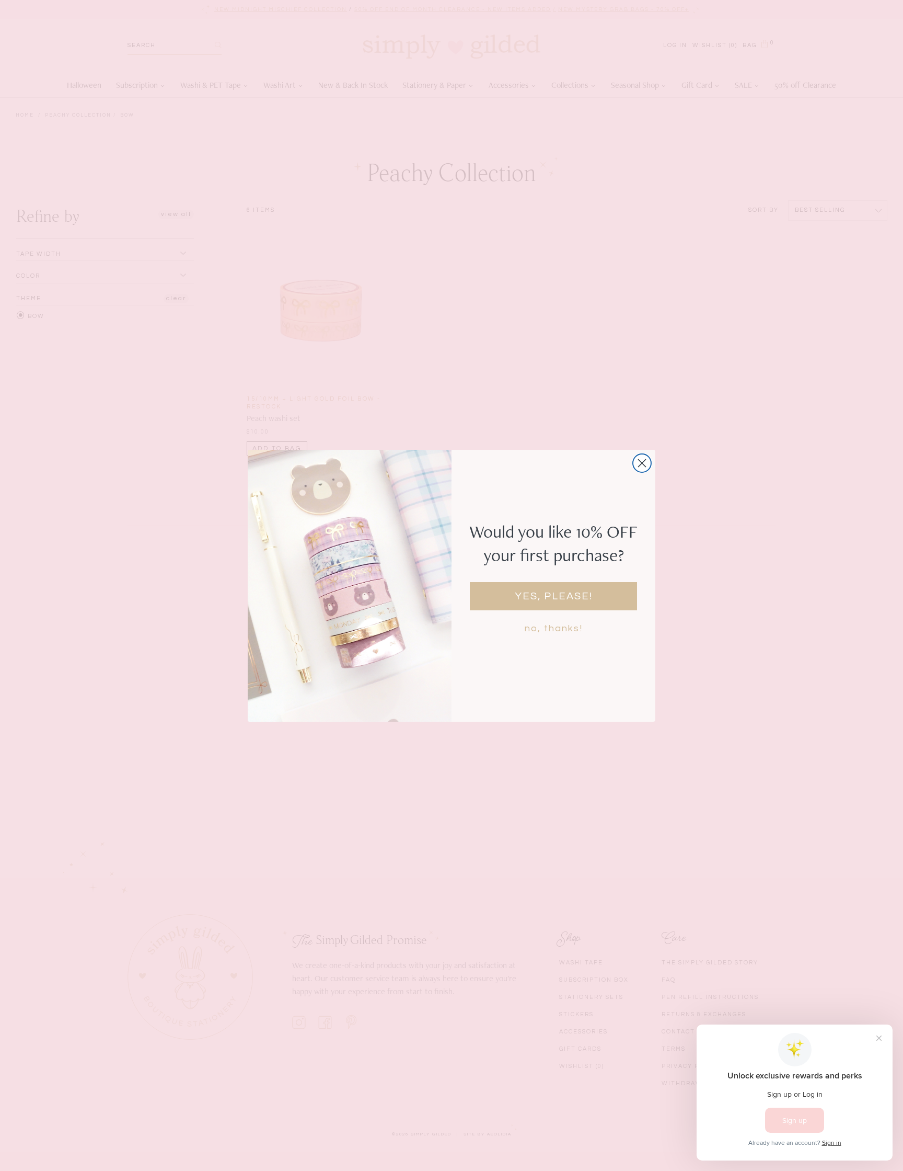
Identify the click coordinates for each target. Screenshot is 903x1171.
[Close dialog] (642, 463)
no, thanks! (554, 628)
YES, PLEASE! (554, 596)
